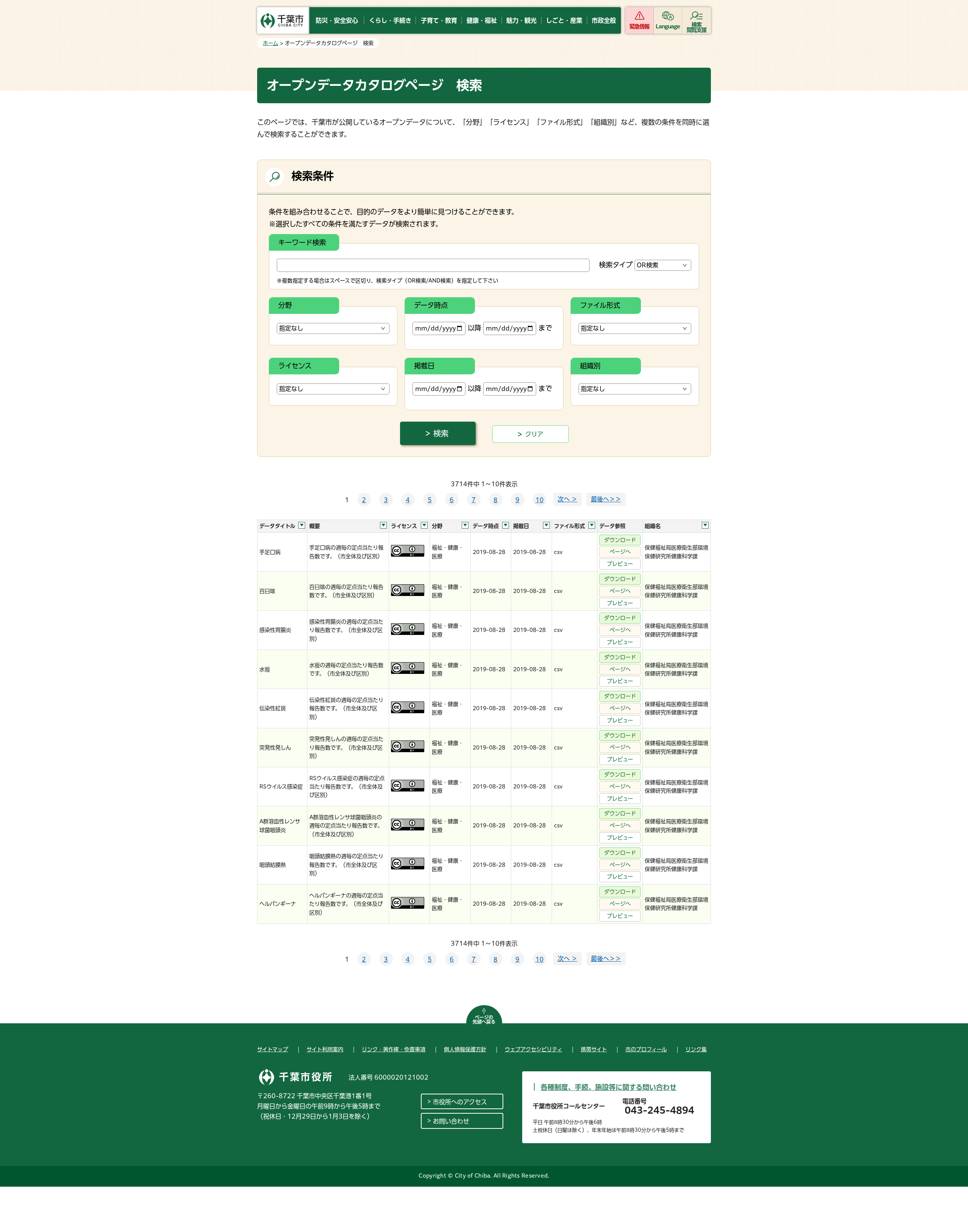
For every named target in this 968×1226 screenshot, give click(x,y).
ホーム (270, 43)
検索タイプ (616, 264)
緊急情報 (639, 26)
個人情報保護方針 (465, 1049)
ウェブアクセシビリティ (533, 1049)
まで (545, 327)
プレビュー (620, 563)
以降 (474, 327)
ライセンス (295, 365)
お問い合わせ (451, 1121)
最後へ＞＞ (606, 499)
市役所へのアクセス (460, 1102)
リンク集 (696, 1049)
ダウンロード (620, 540)
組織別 (590, 365)
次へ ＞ (567, 499)
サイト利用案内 (325, 1049)
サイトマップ (272, 1049)
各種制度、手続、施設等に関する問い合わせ (608, 1087)
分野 (285, 305)
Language (668, 26)
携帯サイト (594, 1049)
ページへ (620, 551)
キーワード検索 (302, 242)
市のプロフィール (646, 1049)
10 (539, 500)
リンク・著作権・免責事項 (393, 1049)
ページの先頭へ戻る (484, 1019)
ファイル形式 (600, 305)
